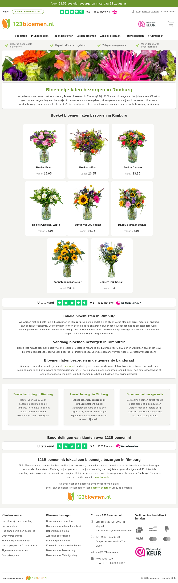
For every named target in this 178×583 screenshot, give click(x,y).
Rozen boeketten (63, 35)
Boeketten (21, 35)
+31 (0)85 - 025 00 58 (108, 537)
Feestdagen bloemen (58, 540)
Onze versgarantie (12, 535)
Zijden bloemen (86, 35)
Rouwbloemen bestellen (59, 521)
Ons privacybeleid (11, 555)
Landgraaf (69, 366)
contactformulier (101, 477)
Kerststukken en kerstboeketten (63, 545)
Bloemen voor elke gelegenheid (63, 526)
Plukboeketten (39, 35)
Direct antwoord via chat (29, 11)
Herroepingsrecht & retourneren (19, 545)
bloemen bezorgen (101, 487)
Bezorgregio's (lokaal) (58, 530)
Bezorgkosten (9, 526)
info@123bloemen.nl (107, 552)
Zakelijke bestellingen (58, 535)
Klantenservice (168, 11)
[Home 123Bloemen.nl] (28, 24)
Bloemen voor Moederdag (60, 550)
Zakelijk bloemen (110, 35)
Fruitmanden (155, 35)
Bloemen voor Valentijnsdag (61, 555)
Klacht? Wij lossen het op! (16, 540)
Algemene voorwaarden (15, 550)
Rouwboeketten (134, 35)
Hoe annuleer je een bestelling (18, 530)
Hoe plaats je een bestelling (17, 521)
